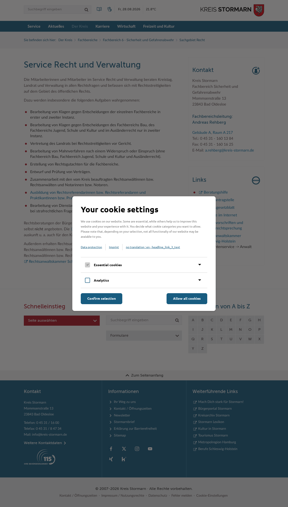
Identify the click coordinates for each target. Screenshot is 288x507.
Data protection (91, 247)
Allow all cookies (187, 298)
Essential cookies (108, 265)
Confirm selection (101, 298)
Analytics (101, 280)
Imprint (114, 247)
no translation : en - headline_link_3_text (153, 247)
